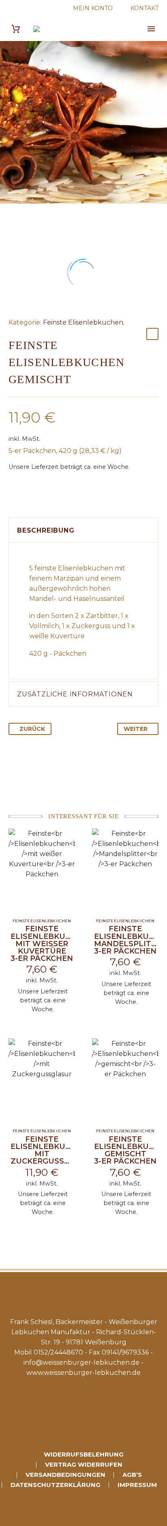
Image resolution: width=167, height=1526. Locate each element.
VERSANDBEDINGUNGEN (65, 1475)
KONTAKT (144, 8)
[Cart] (16, 29)
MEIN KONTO (93, 8)
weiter (136, 729)
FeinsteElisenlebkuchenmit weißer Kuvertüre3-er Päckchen (49, 943)
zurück (32, 729)
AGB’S (132, 1475)
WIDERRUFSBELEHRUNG (84, 1455)
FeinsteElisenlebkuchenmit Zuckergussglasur (53, 1150)
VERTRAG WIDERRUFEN (83, 1465)
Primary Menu (151, 29)
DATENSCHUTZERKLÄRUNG (56, 1485)
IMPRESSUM (137, 1485)
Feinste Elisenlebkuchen (83, 322)
